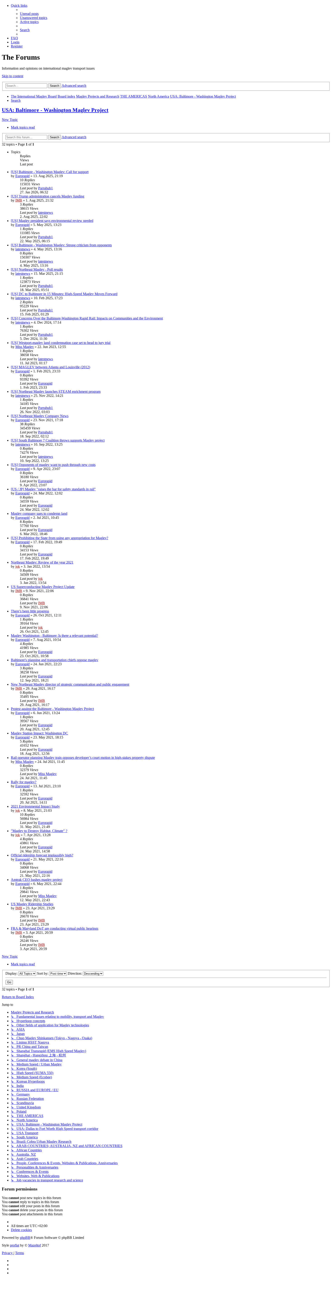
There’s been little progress (30, 611)
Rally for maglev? (23, 782)
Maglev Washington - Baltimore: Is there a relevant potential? (54, 635)
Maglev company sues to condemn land (39, 513)
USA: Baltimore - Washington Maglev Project (55, 110)
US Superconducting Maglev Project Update (43, 587)
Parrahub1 (45, 188)
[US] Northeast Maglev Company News (39, 416)
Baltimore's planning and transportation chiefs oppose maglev (54, 660)
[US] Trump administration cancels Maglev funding (47, 196)
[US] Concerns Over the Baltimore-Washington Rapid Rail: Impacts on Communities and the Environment (87, 318)
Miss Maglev (24, 347)
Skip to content (12, 76)
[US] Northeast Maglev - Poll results (37, 269)
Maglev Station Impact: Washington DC (39, 733)
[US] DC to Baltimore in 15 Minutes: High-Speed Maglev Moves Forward (64, 294)
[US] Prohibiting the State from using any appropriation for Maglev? (59, 538)
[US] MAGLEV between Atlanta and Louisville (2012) (50, 367)
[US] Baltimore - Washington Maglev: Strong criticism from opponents (61, 245)
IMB (18, 200)
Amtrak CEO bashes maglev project (36, 880)
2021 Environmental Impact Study (35, 806)
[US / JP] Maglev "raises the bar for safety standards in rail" (53, 489)
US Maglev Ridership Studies (32, 904)
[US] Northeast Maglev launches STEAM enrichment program (56, 391)
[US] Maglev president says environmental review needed (52, 221)
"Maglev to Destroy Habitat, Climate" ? (39, 831)
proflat (14, 1245)
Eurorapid (22, 176)
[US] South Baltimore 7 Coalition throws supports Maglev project (58, 440)
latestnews (45, 212)
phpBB (25, 1238)
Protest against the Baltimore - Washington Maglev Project (52, 709)
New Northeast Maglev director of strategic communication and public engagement (70, 684)
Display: (11, 973)
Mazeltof (34, 1245)
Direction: (75, 973)
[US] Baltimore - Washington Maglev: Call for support (50, 172)
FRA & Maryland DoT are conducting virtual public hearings (54, 928)
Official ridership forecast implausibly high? (42, 855)
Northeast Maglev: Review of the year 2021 (42, 562)
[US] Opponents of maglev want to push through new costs (53, 465)
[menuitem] (29, 14)
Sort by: (43, 973)
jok (17, 566)
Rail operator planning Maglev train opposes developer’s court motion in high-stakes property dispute (83, 758)
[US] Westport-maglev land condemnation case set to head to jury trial (60, 343)
